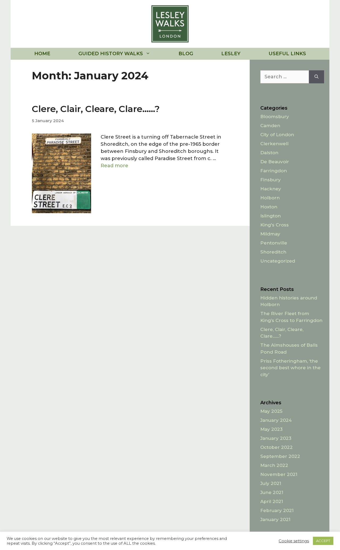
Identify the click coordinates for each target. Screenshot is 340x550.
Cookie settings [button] (294, 541)
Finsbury (270, 179)
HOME (42, 54)
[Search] (316, 76)
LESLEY (230, 54)
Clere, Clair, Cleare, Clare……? (96, 108)
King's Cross (274, 224)
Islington (270, 215)
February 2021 (277, 510)
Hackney (270, 188)
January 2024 (276, 420)
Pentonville (273, 243)
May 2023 (271, 429)
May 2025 (271, 411)
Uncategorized (277, 261)
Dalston (269, 152)
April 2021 (271, 501)
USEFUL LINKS (287, 54)
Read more (114, 166)
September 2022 (280, 456)
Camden (270, 125)
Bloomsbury (274, 116)
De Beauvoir (274, 161)
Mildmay (270, 234)
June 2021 (271, 492)
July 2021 (270, 483)
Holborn (270, 197)
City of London (277, 134)
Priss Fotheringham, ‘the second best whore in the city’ (290, 367)
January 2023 (275, 438)
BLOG (185, 54)
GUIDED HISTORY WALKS (110, 54)
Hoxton (268, 206)
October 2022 (276, 447)
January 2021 (275, 519)
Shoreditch (273, 252)
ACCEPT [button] (323, 541)
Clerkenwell (274, 143)
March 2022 (274, 465)
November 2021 (278, 474)
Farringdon (273, 170)
